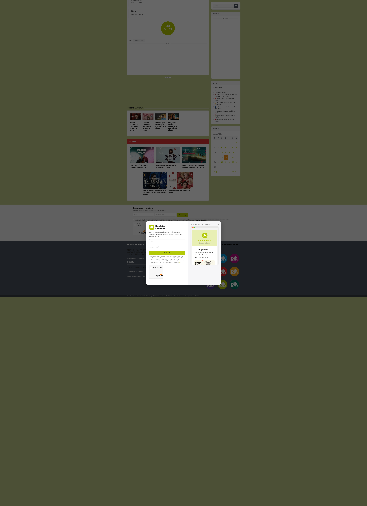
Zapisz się (167, 253)
